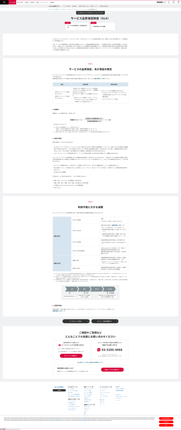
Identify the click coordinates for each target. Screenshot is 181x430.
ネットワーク (102, 390)
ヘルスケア (86, 410)
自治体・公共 (86, 406)
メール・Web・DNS (104, 396)
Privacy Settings (166, 418)
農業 (85, 414)
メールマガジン (119, 398)
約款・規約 (70, 392)
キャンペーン (118, 400)
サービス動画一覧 (71, 404)
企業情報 (59, 390)
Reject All (166, 421)
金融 (85, 412)
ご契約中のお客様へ (120, 390)
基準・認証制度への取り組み (74, 396)
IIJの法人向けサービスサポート (122, 396)
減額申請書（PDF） (118, 225)
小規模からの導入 (87, 399)
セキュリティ (102, 394)
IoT (100, 398)
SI (100, 405)
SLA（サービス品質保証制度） (74, 394)
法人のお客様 (55, 9)
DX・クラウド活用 (87, 394)
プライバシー (102, 403)
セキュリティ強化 (87, 390)
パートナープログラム (120, 388)
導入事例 (117, 386)
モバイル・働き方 (87, 396)
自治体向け (86, 398)
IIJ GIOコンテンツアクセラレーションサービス (76, 9)
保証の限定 (97, 78)
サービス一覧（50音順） (73, 390)
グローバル (102, 401)
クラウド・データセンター (105, 392)
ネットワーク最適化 (88, 392)
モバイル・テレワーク (104, 388)
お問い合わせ (118, 394)
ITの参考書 (86, 401)
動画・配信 (102, 399)
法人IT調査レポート (72, 402)
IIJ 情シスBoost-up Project (74, 406)
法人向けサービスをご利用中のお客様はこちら (89, 362)
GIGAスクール (87, 408)
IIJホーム (50, 9)
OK (166, 425)
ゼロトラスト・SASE (88, 388)
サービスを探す (62, 9)
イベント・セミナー (72, 401)
